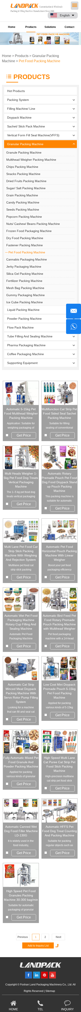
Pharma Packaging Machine (26, 345)
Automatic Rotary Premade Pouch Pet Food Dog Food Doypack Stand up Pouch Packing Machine (59, 482)
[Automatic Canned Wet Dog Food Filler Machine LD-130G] (21, 811)
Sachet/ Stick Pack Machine (26, 126)
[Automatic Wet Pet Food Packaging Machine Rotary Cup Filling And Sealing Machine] (21, 600)
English (65, 15)
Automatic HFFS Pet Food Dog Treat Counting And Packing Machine (59, 831)
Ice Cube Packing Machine (24, 302)
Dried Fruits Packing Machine (26, 181)
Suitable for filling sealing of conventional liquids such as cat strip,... (59, 426)
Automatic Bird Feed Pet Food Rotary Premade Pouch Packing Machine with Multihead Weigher (59, 622)
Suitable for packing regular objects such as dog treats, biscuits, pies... (59, 843)
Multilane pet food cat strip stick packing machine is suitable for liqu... (21, 568)
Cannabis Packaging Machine (26, 259)
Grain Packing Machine (22, 195)
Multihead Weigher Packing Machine (31, 159)
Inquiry (67, 1009)
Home (11, 27)
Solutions (50, 27)
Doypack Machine (19, 117)
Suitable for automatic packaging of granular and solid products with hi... (20, 908)
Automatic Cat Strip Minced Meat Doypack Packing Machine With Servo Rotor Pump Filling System (21, 693)
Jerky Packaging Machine (23, 266)
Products (31, 27)
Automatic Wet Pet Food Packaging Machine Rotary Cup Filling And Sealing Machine (21, 622)
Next (58, 937)
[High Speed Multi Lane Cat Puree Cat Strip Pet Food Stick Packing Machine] (59, 742)
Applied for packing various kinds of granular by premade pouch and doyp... (20, 774)
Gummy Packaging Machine (25, 295)
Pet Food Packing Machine (39, 61)
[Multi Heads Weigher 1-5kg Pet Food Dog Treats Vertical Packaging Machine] (21, 458)
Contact (69, 27)
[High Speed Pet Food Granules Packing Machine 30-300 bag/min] (21, 875)
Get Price (24, 435)
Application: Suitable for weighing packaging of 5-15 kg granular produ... (20, 426)
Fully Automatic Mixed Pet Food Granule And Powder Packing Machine (20, 762)
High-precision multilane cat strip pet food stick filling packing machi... (59, 779)
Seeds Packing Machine (22, 209)
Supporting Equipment (22, 363)
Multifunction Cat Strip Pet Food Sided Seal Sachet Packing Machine (59, 413)
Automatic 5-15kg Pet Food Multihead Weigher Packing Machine (21, 413)
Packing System (18, 100)
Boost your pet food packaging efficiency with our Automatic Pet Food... (59, 568)
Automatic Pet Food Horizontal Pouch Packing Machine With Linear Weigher (59, 553)
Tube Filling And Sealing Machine (29, 336)
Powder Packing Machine (24, 318)
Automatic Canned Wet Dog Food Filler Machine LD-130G (21, 831)
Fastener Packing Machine (24, 245)
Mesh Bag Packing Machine (25, 288)
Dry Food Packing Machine (24, 238)
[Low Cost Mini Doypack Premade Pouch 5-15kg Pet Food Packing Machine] (59, 668)
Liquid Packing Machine (23, 309)
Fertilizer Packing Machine (24, 281)
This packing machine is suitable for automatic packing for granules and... (59, 499)
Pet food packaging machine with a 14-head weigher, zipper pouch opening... (59, 637)
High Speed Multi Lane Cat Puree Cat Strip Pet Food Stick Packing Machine (59, 764)
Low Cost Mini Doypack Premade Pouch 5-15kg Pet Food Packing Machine (59, 691)
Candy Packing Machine (22, 202)
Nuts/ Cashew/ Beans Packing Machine (33, 224)
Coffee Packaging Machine (25, 354)
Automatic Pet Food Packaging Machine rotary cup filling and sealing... (21, 637)
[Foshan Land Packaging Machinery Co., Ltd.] (40, 966)
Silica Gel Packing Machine (24, 273)
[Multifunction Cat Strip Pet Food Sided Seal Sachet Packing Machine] (59, 393)
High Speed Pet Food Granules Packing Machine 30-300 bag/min (21, 895)
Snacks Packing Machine (23, 174)
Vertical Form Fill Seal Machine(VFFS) (33, 135)
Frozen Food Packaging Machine (29, 231)
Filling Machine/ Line (21, 108)
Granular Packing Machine (25, 144)
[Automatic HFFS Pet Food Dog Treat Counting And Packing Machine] (59, 811)
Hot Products (16, 91)
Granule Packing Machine (23, 152)
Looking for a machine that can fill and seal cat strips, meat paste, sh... (21, 710)
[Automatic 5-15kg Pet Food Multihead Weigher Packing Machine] (21, 393)
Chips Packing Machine (22, 166)
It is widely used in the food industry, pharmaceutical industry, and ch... (21, 843)
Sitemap (50, 991)
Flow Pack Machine (20, 327)
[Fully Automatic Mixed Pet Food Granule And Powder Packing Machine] (21, 742)
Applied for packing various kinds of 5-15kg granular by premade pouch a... (59, 706)
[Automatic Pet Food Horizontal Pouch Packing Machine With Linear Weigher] (59, 531)
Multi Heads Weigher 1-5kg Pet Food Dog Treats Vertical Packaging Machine (21, 480)
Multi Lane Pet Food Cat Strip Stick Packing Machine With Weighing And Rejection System (21, 553)
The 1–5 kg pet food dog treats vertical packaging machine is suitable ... (21, 495)
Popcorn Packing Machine (24, 216)
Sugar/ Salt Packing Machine (26, 188)
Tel (40, 1009)
